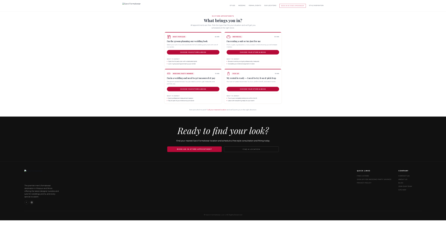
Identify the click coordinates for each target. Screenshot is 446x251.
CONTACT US (404, 176)
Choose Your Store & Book (193, 52)
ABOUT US (402, 179)
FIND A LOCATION (251, 149)
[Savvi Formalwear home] (131, 6)
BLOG (400, 183)
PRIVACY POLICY (364, 183)
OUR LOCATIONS (270, 5)
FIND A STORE (363, 176)
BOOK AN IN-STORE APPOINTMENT (292, 6)
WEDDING (241, 5)
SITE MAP (402, 190)
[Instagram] (32, 202)
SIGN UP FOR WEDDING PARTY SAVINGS (374, 179)
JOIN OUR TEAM (405, 186)
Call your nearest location (216, 110)
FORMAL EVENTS (255, 5)
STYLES (232, 5)
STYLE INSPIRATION (316, 5)
